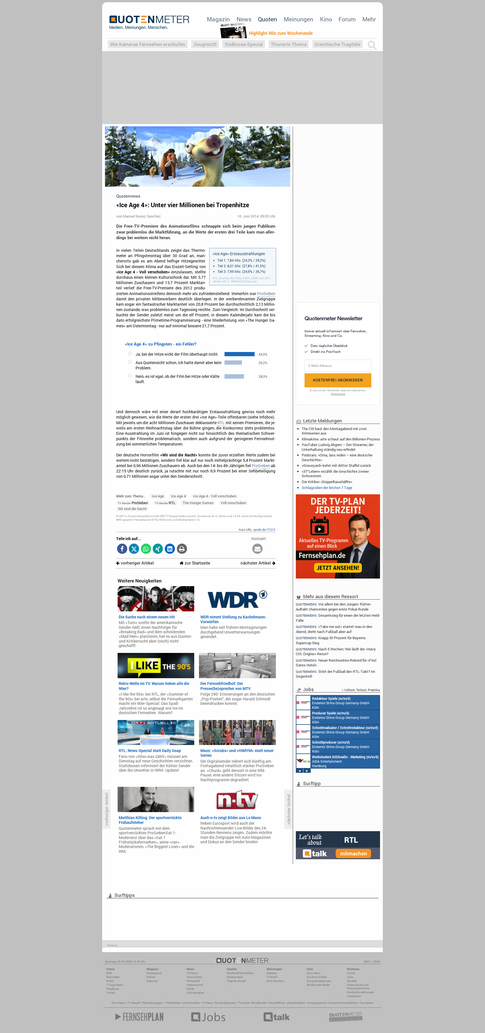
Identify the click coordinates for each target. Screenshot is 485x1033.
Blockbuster (258, 1003)
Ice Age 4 (178, 496)
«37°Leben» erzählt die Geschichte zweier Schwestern (335, 473)
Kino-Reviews (275, 981)
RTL (221, 422)
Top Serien (366, 1003)
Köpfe (190, 989)
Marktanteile (235, 977)
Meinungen (298, 19)
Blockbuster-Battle (318, 985)
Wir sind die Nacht (132, 508)
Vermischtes (194, 977)
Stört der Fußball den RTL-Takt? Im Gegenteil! (335, 673)
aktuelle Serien (296, 1003)
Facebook (112, 989)
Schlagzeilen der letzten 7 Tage (327, 487)
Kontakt (352, 981)
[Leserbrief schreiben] (257, 549)
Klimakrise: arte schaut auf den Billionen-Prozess (341, 439)
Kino (326, 19)
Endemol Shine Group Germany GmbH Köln (340, 703)
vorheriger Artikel (137, 563)
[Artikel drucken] (182, 549)
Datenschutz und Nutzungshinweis (358, 986)
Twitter (110, 993)
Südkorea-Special (244, 44)
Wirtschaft (193, 981)
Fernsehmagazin (153, 1003)
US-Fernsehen (195, 993)
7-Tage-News (114, 985)
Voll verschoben (233, 502)
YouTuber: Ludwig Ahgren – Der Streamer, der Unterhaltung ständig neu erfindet (338, 447)
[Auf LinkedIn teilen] (170, 549)
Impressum (354, 996)
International (195, 985)
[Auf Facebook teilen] (122, 549)
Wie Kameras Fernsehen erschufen (147, 44)
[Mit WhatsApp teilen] (146, 549)
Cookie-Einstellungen (360, 992)
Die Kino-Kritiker (317, 977)
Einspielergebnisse (319, 981)
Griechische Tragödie (337, 44)
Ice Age (158, 496)
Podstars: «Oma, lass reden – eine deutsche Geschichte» (337, 457)
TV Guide (244, 1003)
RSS (109, 973)
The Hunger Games (198, 502)
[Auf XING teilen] (158, 549)
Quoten (267, 19)
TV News (207, 1003)
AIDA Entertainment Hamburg (345, 761)
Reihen (151, 977)
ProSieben (266, 293)
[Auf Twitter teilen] (134, 549)
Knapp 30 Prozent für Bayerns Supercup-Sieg (331, 640)
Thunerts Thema (288, 44)
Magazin (218, 19)
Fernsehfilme (276, 1003)
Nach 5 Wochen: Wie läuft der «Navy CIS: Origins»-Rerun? (336, 651)
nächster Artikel (256, 563)
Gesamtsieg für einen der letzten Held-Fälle (338, 617)
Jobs (350, 977)
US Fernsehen (191, 1003)
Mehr (369, 19)
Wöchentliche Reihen (240, 973)
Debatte (271, 973)
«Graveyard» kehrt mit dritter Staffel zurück (336, 465)
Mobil (110, 981)
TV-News (192, 973)
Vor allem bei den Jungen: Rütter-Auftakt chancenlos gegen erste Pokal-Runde (333, 606)
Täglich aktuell (236, 981)
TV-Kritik (272, 977)
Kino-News (314, 973)
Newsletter (113, 977)
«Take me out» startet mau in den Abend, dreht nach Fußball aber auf (334, 629)
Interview (152, 981)
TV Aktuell (133, 1003)
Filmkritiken (173, 1003)
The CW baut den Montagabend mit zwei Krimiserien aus (334, 431)
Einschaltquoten (225, 1003)
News (244, 19)
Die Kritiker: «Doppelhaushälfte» (327, 481)
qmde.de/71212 (264, 529)
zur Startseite (197, 563)
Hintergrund (154, 973)
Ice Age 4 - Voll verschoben (214, 496)
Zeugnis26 (205, 44)
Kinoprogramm (317, 1003)
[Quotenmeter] (149, 22)
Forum (347, 19)
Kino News (118, 1003)
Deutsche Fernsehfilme (343, 1003)
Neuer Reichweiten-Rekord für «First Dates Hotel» (336, 662)
